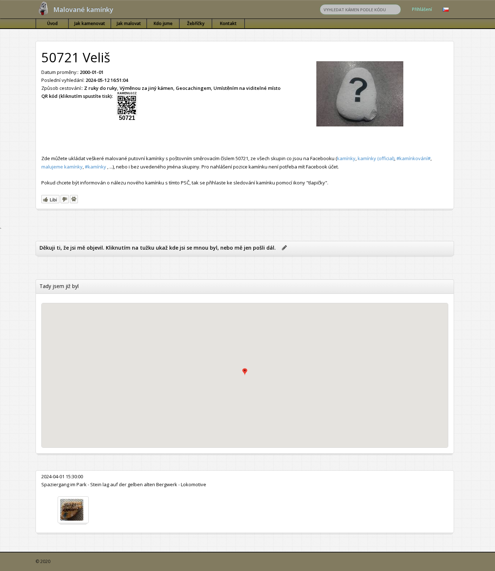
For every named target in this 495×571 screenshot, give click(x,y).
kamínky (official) (376, 158)
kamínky (346, 158)
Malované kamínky (83, 9)
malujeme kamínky (62, 166)
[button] (245, 371)
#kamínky (95, 166)
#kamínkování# (413, 158)
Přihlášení (422, 9)
